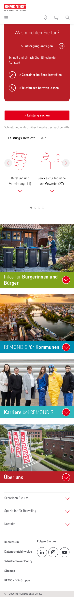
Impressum (11, 542)
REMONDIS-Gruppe (17, 580)
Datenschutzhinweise (18, 551)
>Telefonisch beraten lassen (39, 88)
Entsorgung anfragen (38, 46)
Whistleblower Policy (18, 561)
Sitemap (9, 571)
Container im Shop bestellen (42, 74)
